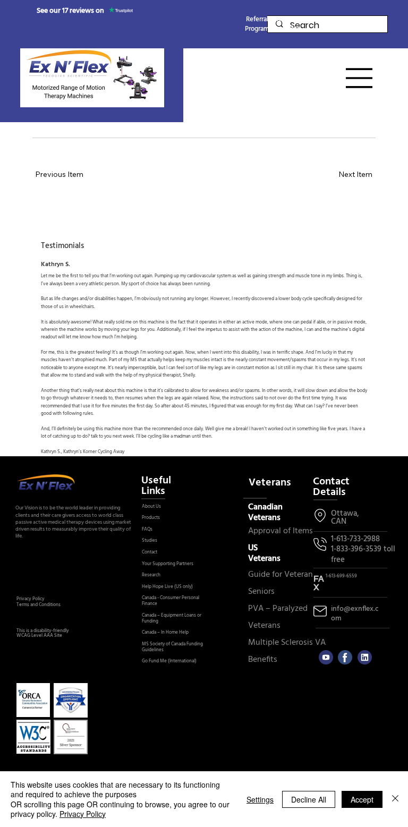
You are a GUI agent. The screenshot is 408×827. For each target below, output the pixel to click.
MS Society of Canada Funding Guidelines (172, 647)
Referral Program (257, 24)
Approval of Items (280, 531)
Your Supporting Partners (167, 564)
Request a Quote (289, 24)
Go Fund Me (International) (169, 661)
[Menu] (359, 78)
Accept (362, 799)
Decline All (308, 799)
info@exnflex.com (355, 614)
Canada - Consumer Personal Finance (170, 601)
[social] (365, 657)
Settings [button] (260, 799)
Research (151, 575)
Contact (149, 552)
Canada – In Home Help (165, 632)
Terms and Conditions (38, 605)
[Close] (395, 799)
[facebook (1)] (345, 657)
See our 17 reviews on (70, 11)
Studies (149, 540)
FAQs (147, 529)
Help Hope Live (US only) (167, 587)
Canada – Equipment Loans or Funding (171, 618)
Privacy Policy (30, 599)
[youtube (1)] (326, 657)
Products (151, 518)
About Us (151, 506)
